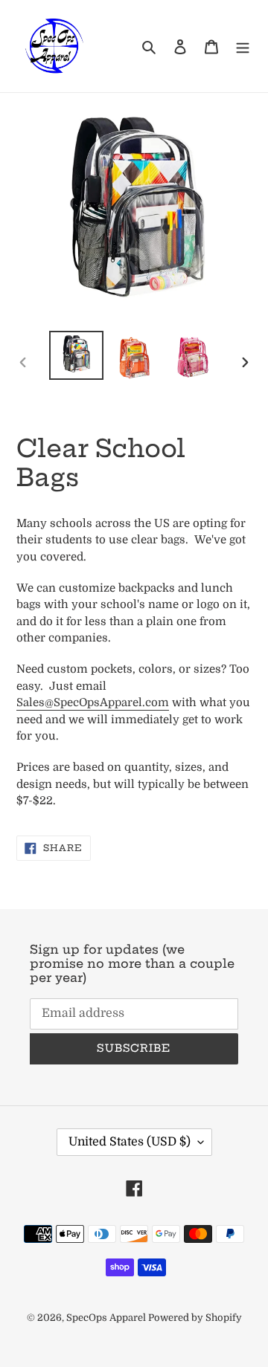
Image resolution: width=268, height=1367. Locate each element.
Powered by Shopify (195, 1317)
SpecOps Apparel (107, 1317)
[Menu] (242, 46)
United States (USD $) (129, 1141)
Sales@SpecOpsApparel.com (92, 702)
